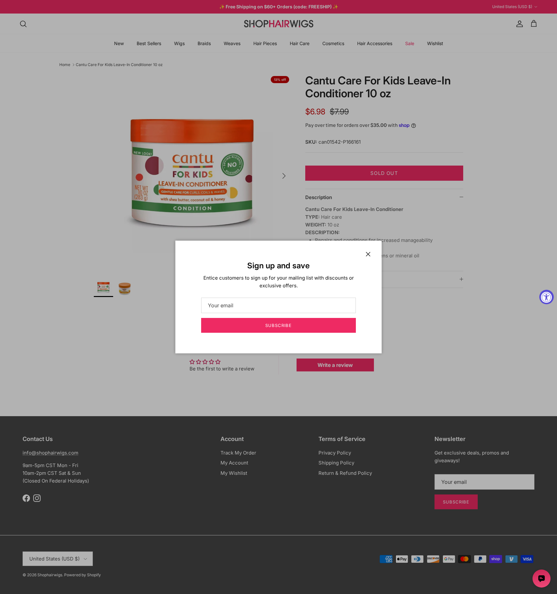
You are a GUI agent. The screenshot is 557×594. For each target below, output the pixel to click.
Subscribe (278, 325)
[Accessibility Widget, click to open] (546, 297)
